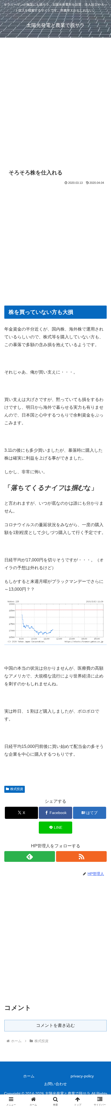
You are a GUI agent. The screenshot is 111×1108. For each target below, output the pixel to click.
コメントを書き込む (55, 1025)
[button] (100, 816)
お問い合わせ (55, 1084)
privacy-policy (82, 1076)
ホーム (28, 1076)
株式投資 (16, 789)
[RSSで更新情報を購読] (81, 856)
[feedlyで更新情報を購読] (29, 856)
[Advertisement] (55, 104)
